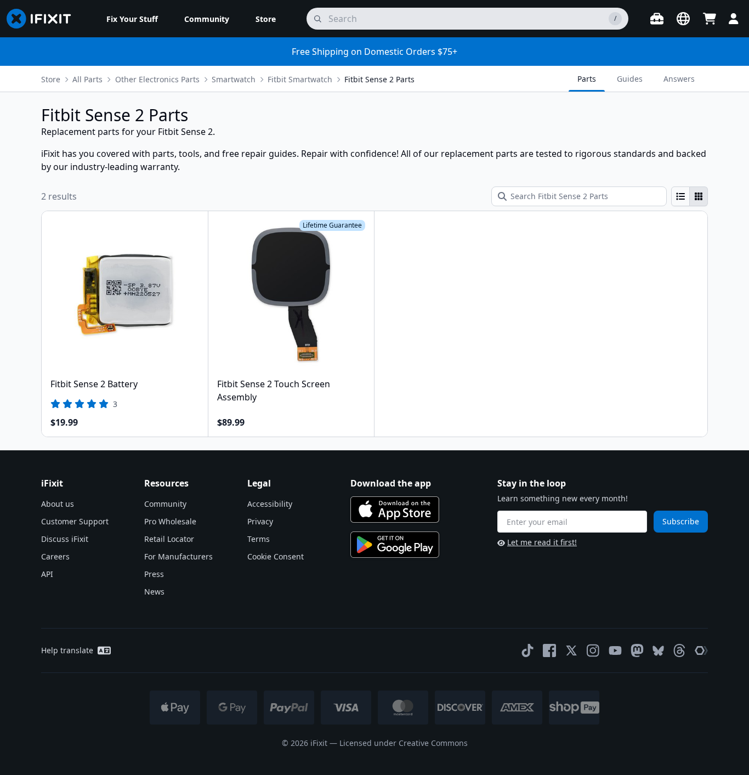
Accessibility (269, 504)
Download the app (390, 483)
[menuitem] (132, 18)
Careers (55, 556)
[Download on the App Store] (394, 509)
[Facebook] (549, 650)
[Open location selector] (683, 19)
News (154, 591)
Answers (679, 78)
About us (57, 504)
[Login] (733, 18)
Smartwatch (234, 79)
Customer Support (75, 521)
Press (154, 574)
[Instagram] (593, 650)
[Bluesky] (658, 651)
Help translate (67, 650)
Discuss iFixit (64, 539)
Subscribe (680, 521)
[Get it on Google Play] (394, 544)
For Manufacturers (178, 556)
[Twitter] (571, 650)
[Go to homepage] (43, 19)
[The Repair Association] (701, 650)
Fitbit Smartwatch (300, 79)
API (47, 574)
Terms (258, 539)
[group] (689, 196)
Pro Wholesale (170, 521)
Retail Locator (169, 539)
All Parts (87, 79)
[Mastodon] (637, 650)
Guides (630, 78)
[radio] (680, 196)
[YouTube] (615, 650)
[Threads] (679, 650)
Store (50, 79)
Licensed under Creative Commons (403, 743)
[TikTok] (527, 650)
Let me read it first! (542, 542)
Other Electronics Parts (157, 79)
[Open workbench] (657, 19)
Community (165, 504)
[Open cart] (709, 19)
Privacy (260, 521)
